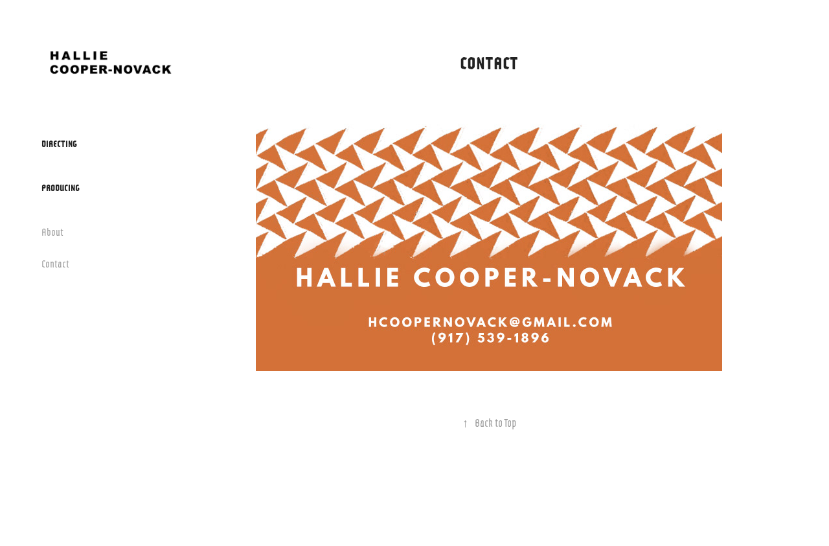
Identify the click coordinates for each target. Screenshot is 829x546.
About (52, 231)
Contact (55, 263)
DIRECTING (59, 143)
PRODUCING (60, 187)
